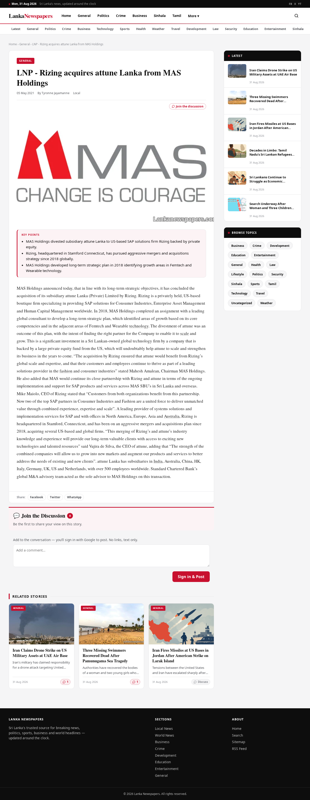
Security (231, 29)
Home (66, 15)
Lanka (31, 15)
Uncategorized (241, 303)
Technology (105, 29)
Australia (171, 416)
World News (164, 735)
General (84, 15)
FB (290, 4)
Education (250, 29)
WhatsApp (74, 497)
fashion (66, 371)
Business (139, 15)
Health (141, 29)
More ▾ (193, 16)
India (158, 461)
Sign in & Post (191, 576)
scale (184, 333)
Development (196, 29)
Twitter (55, 497)
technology (138, 326)
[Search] (296, 16)
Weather (158, 29)
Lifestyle (237, 274)
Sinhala (160, 15)
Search (237, 735)
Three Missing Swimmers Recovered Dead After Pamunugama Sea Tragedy (105, 655)
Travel (175, 29)
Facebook (36, 497)
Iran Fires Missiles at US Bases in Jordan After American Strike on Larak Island (180, 655)
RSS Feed (239, 748)
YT (299, 4)
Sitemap (238, 742)
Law (215, 29)
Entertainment (275, 29)
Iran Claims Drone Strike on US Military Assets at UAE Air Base (40, 652)
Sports (125, 29)
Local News (164, 728)
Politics (103, 15)
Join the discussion (189, 106)
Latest (15, 29)
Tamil (176, 15)
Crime (121, 15)
